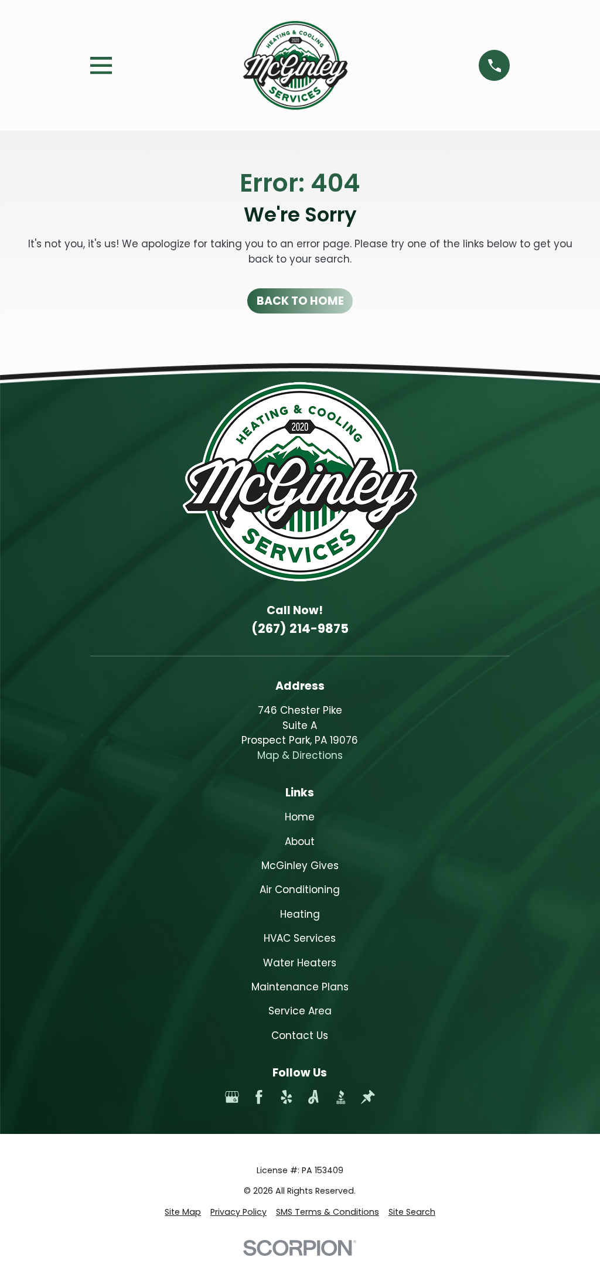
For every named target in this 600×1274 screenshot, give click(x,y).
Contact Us (299, 1035)
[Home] (295, 65)
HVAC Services (300, 938)
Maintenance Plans (300, 987)
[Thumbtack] (368, 1097)
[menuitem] (183, 1212)
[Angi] (313, 1097)
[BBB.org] (341, 1097)
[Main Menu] (101, 65)
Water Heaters (299, 963)
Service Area (300, 1011)
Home (300, 817)
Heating (300, 914)
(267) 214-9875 (300, 628)
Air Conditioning (300, 890)
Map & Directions (300, 755)
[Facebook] (259, 1097)
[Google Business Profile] (232, 1097)
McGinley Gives (300, 866)
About (300, 841)
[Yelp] (286, 1097)
